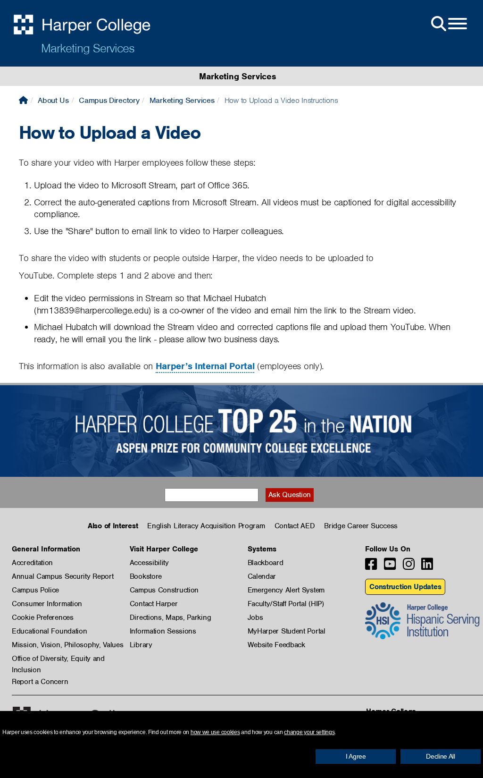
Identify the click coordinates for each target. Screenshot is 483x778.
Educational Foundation (49, 631)
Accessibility (149, 562)
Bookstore (146, 576)
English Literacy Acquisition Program (206, 526)
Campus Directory (109, 100)
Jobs (255, 617)
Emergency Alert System (286, 590)
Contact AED (295, 526)
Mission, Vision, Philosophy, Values (68, 645)
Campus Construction (164, 590)
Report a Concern (40, 681)
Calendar (262, 576)
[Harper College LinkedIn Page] (427, 567)
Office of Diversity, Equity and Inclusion (58, 659)
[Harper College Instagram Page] (409, 567)
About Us (53, 100)
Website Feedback (276, 645)
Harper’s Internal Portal (205, 366)
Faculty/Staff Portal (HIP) (286, 604)
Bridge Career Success (361, 526)
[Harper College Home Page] (23, 100)
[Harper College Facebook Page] (371, 567)
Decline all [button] (440, 756)
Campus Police (35, 590)
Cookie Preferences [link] (43, 617)
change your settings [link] (309, 732)
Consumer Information (47, 604)
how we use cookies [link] (215, 732)
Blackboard (265, 562)
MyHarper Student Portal (286, 631)
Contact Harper (154, 604)
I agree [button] (356, 756)
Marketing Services (87, 48)
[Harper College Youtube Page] (390, 567)
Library (141, 645)
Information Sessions (163, 631)
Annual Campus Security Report (62, 576)
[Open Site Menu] (448, 24)
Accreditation (32, 562)
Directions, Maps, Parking (170, 617)
